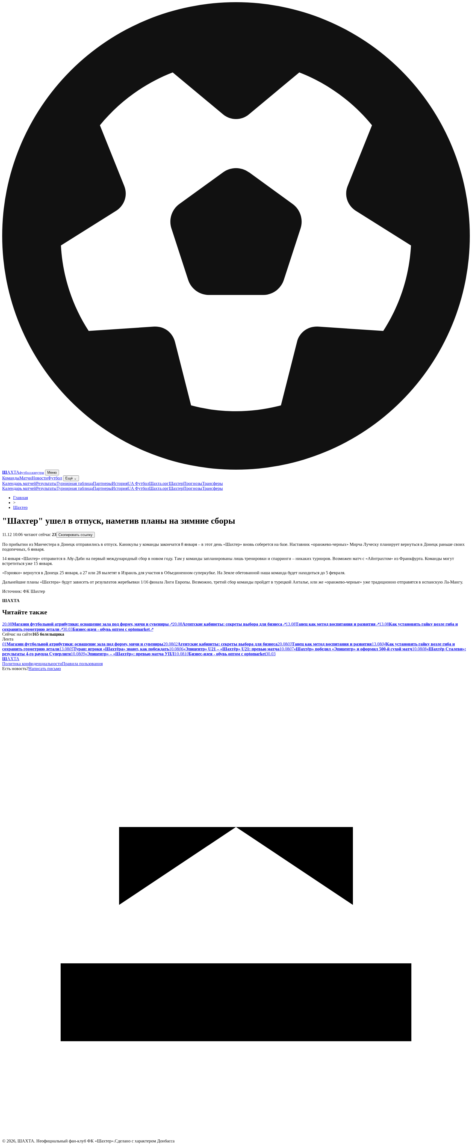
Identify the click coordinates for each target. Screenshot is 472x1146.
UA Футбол (138, 483)
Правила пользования (82, 663)
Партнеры (102, 483)
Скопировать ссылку (75, 535)
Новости (40, 478)
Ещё (71, 478)
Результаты (46, 483)
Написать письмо (44, 668)
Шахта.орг (159, 483)
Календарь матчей (19, 483)
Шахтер (176, 483)
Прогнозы (192, 483)
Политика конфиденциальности (32, 663)
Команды (10, 478)
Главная (20, 497)
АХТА (10, 658)
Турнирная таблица (75, 483)
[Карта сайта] (236, 1137)
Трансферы (212, 483)
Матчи (25, 478)
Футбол (55, 478)
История (120, 483)
